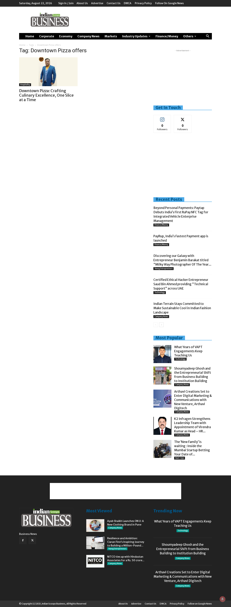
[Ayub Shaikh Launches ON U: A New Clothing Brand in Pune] (95, 525)
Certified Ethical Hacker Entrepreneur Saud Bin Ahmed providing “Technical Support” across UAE (180, 284)
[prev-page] (155, 325)
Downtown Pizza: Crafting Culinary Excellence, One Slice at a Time (46, 95)
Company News (88, 36)
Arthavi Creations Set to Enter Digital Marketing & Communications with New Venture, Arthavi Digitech (193, 400)
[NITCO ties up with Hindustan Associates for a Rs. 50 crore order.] (95, 561)
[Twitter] (32, 540)
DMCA (127, 3)
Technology (159, 292)
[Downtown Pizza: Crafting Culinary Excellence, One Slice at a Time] (48, 71)
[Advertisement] (146, 20)
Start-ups (179, 458)
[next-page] (161, 325)
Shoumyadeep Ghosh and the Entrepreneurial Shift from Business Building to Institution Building (192, 375)
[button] (207, 36)
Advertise (97, 3)
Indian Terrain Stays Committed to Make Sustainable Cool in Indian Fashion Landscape (182, 308)
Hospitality (25, 84)
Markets (110, 36)
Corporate (46, 36)
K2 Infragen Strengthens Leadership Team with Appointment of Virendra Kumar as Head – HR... (192, 425)
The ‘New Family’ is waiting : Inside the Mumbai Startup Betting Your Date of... (192, 448)
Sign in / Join (66, 3)
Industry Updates (134, 36)
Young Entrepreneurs (163, 268)
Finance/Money (167, 36)
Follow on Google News (169, 3)
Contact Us (113, 3)
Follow (162, 117)
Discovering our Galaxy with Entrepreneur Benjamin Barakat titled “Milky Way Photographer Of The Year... (182, 260)
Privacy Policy (143, 3)
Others (188, 36)
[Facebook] (22, 540)
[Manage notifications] (222, 599)
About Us (82, 3)
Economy (65, 36)
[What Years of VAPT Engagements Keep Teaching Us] (162, 354)
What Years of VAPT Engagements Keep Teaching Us (188, 351)
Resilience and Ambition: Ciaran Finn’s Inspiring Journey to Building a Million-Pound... (125, 542)
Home (29, 36)
